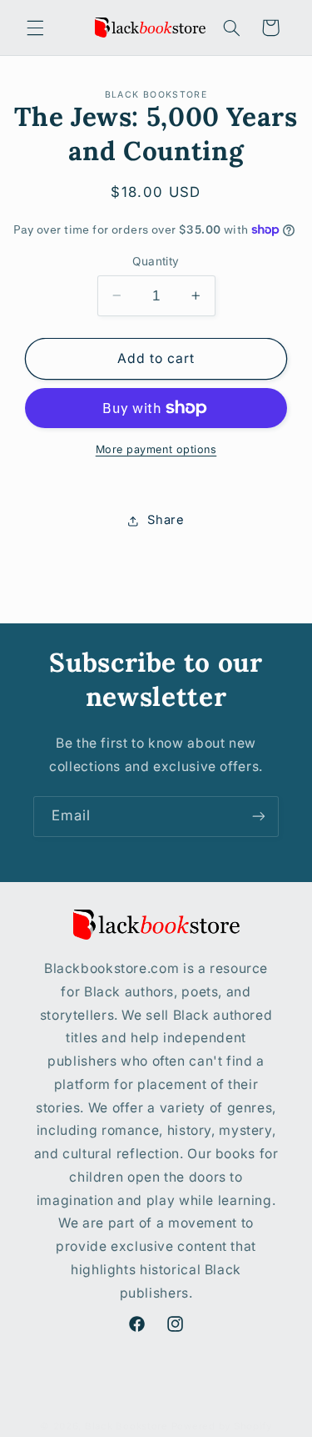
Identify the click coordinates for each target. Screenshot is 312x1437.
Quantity (155, 261)
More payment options (156, 449)
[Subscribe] (259, 816)
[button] (35, 27)
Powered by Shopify (221, 1426)
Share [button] (165, 519)
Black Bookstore (126, 1426)
